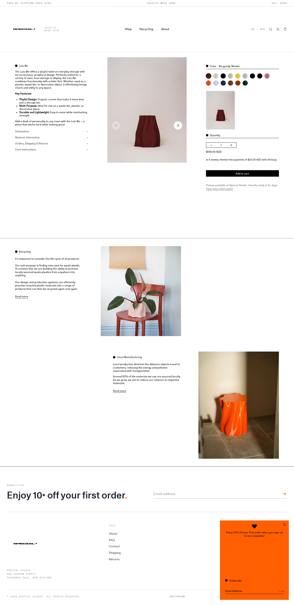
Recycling (146, 29)
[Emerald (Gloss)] (252, 76)
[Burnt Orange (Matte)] (237, 83)
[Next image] (178, 125)
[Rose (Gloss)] (267, 76)
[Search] (270, 29)
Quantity (215, 135)
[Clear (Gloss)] (245, 76)
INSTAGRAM (177, 596)
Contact (114, 546)
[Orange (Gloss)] (208, 83)
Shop (128, 29)
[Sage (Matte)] (230, 76)
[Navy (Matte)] (223, 83)
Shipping (115, 553)
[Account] (278, 29)
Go (281, 591)
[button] (285, 29)
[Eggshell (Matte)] (215, 76)
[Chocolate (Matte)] (230, 83)
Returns (114, 559)
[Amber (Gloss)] (259, 76)
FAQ (112, 540)
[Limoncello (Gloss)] (237, 76)
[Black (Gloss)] (223, 76)
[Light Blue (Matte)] (215, 83)
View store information (219, 188)
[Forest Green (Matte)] (245, 83)
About (165, 29)
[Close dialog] (284, 524)
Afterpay (272, 159)
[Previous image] (116, 125)
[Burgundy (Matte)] (208, 76)
